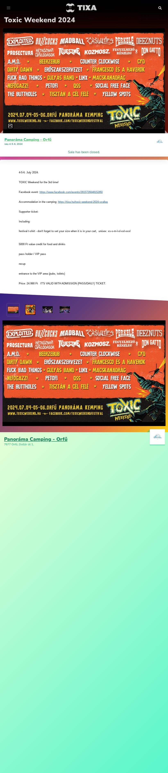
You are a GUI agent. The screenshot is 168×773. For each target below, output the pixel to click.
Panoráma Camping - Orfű (28, 139)
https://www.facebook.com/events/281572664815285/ (71, 192)
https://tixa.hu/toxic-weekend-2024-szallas (83, 201)
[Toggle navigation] (8, 8)
